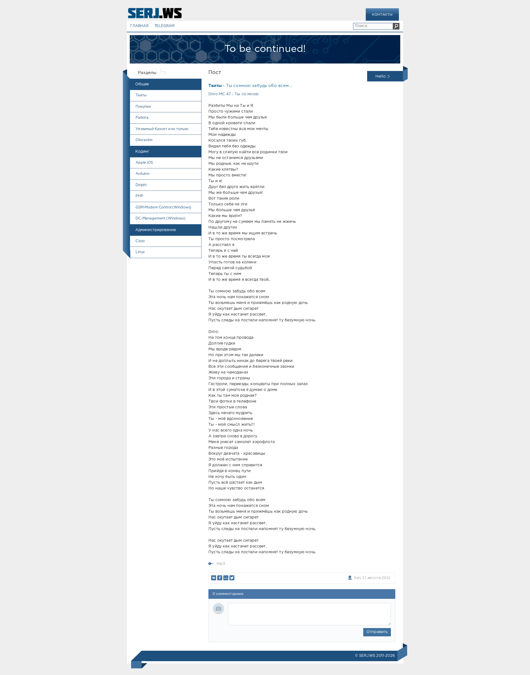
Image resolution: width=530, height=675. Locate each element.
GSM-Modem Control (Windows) (163, 207)
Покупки (143, 106)
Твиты (141, 95)
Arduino (142, 173)
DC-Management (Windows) (161, 218)
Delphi (141, 185)
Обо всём (144, 140)
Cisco (140, 241)
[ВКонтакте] (213, 577)
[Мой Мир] (225, 577)
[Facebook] (219, 577)
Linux (140, 252)
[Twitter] (231, 577)
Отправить (377, 632)
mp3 (220, 563)
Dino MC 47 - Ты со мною (233, 94)
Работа (142, 117)
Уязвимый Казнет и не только (162, 129)
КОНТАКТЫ (382, 14)
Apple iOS (144, 162)
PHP (139, 196)
